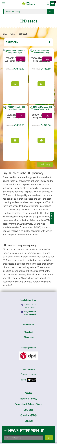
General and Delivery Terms (28, 404)
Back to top (45, 164)
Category (28, 42)
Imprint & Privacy (28, 398)
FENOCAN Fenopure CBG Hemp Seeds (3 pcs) (41, 116)
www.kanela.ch (30, 314)
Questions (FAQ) (28, 415)
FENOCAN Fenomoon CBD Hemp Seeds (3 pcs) (41, 59)
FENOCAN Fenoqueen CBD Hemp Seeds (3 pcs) (15, 59)
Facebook (29, 332)
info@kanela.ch (30, 311)
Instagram (29, 337)
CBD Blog (28, 409)
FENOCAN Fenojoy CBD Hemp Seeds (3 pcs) (15, 116)
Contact (28, 421)
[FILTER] (52, 222)
